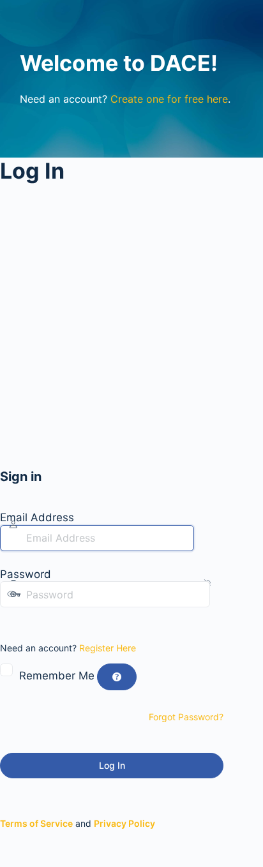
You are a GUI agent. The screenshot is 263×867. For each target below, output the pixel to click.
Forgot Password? (186, 716)
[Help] (117, 676)
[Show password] (9, 620)
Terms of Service (36, 823)
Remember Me (56, 675)
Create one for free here (169, 99)
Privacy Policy (124, 823)
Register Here (107, 647)
